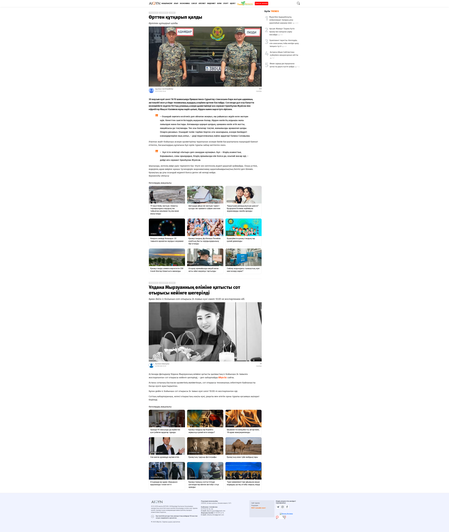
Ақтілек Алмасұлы (162, 364)
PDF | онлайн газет (258, 508)
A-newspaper (163, 12)
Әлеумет (172, 12)
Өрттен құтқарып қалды (175, 17)
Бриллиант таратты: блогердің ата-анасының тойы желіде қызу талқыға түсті (284, 43)
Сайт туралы (255, 503)
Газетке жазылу (261, 3)
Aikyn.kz (222, 377)
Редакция (254, 505)
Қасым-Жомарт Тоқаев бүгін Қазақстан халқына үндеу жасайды (282, 32)
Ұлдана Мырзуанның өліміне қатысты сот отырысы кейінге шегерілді (194, 290)
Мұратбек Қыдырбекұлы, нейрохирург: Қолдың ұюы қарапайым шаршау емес (281, 20)
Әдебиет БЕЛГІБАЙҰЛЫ (164, 89)
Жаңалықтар (153, 12)
